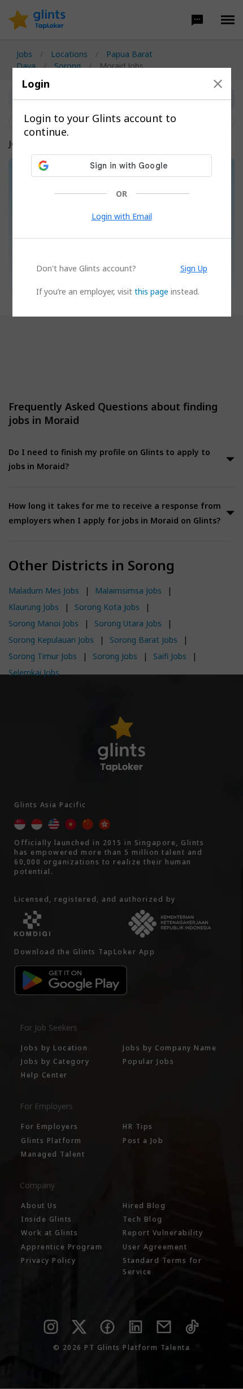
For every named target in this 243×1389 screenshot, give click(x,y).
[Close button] (218, 83)
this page (151, 291)
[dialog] (121, 192)
